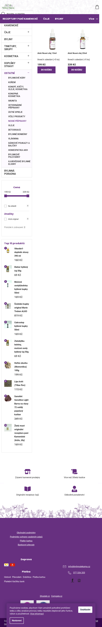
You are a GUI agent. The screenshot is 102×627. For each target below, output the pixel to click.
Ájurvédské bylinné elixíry (19, 162)
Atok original (18, 219)
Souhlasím (85, 609)
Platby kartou (26, 541)
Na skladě (18, 206)
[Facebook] (72, 580)
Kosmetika (11, 56)
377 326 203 (79, 572)
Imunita (12, 100)
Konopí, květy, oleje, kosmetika (17, 88)
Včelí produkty (16, 116)
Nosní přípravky (17, 121)
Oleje (11, 125)
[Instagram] (79, 580)
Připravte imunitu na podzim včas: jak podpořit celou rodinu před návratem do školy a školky (76, 542)
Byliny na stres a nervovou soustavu (76, 549)
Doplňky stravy (9, 65)
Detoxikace (14, 130)
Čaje (7, 32)
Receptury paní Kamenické (14, 24)
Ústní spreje (15, 112)
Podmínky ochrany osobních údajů (26, 537)
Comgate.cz (56, 596)
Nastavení (17, 620)
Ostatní (9, 73)
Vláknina (13, 138)
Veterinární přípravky (15, 106)
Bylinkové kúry (16, 78)
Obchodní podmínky (26, 532)
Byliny (8, 39)
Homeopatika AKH (18, 150)
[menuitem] (20, 18)
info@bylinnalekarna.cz (79, 566)
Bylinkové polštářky (14, 155)
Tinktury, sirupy (10, 48)
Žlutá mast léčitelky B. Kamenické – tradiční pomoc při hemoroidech (75, 533)
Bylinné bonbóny (17, 134)
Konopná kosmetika (14, 94)
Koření (12, 82)
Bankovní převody (26, 545)
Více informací (37, 613)
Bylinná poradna (10, 172)
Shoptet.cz (45, 596)
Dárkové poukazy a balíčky (19, 144)
